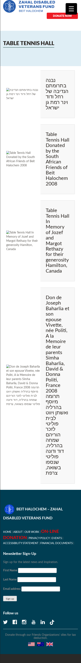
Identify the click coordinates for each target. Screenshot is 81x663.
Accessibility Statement (20, 543)
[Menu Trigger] (71, 9)
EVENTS (57, 538)
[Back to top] (63, 645)
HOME (7, 532)
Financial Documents (56, 543)
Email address (12, 589)
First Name (10, 570)
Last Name (10, 579)
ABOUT (18, 532)
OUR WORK (32, 532)
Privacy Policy (39, 538)
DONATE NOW (62, 15)
